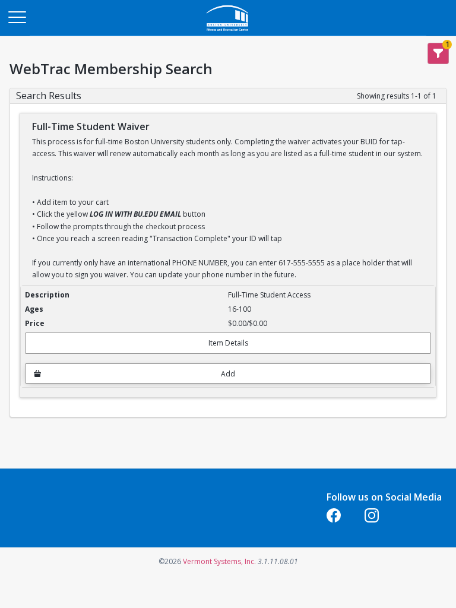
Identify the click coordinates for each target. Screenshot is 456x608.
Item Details (228, 343)
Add (228, 374)
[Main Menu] (16, 16)
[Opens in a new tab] (228, 32)
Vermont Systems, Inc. (219, 561)
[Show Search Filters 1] (438, 53)
